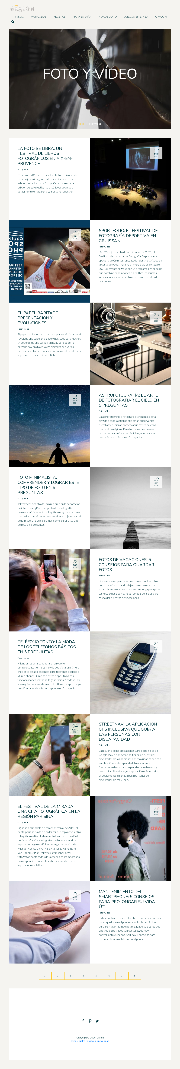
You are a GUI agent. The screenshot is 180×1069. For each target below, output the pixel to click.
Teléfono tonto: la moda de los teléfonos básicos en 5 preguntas (47, 647)
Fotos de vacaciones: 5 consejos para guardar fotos (126, 565)
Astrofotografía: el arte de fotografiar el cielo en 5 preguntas (129, 400)
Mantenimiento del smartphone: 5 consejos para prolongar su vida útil (127, 899)
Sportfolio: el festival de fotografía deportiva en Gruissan (128, 236)
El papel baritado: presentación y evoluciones (38, 318)
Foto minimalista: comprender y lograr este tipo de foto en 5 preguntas (48, 485)
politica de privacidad (98, 1041)
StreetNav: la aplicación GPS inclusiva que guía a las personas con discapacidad (128, 731)
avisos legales (78, 1041)
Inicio (82, 123)
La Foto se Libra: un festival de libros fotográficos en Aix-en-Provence (45, 156)
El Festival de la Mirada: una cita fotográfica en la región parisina (49, 811)
